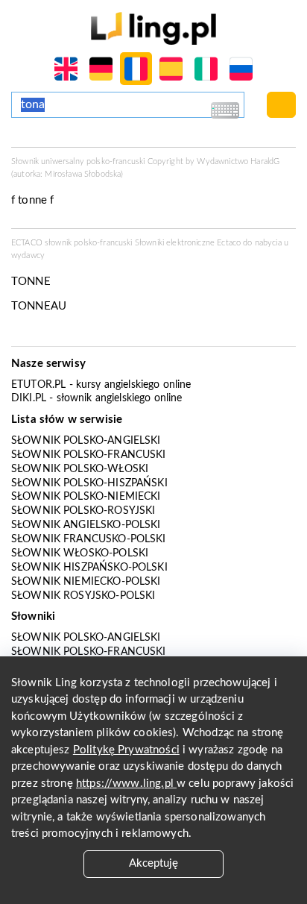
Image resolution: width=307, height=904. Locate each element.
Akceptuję (153, 863)
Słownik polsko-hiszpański (89, 483)
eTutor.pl (38, 385)
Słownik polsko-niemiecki (86, 497)
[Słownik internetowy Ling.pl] (153, 28)
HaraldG (264, 161)
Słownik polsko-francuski (88, 455)
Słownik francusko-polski (88, 539)
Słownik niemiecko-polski (86, 582)
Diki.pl (28, 398)
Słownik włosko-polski (79, 553)
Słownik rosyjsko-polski (83, 596)
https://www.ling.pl (126, 783)
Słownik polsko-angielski (86, 441)
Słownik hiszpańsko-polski (89, 567)
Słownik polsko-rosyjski (83, 511)
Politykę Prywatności (126, 750)
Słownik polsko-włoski (79, 469)
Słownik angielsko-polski (86, 525)
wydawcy (28, 255)
